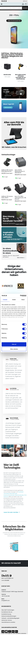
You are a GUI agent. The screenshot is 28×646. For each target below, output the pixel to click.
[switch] (24, 329)
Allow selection (14, 349)
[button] (1, 67)
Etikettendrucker (19, 495)
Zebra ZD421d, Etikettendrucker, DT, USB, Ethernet (20, 171)
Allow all (14, 344)
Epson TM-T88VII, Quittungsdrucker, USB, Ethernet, (20, 198)
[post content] (7, 162)
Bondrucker (11, 495)
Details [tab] (14, 299)
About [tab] (23, 299)
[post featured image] (7, 67)
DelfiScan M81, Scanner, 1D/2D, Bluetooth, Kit (7, 170)
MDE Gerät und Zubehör (20, 75)
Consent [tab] (5, 299)
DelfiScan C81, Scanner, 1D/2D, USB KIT (7, 197)
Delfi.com (25, 1)
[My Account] (23, 4)
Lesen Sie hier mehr (15, 547)
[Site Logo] (4, 1)
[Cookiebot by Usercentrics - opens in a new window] (20, 296)
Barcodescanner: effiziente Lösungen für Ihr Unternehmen (7, 77)
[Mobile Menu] (1, 4)
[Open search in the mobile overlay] (14, 8)
